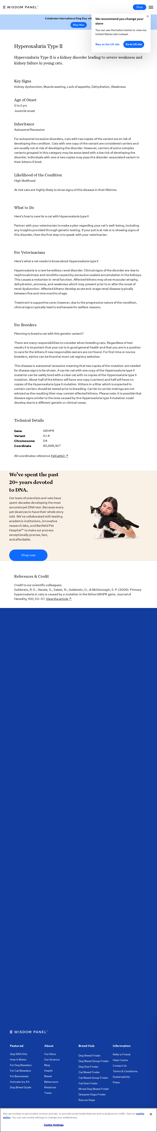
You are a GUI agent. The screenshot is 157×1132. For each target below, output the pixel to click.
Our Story (50, 1054)
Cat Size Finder (88, 1083)
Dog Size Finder (88, 1066)
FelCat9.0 (58, 456)
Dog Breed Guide (20, 1087)
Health (48, 1070)
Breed (48, 1076)
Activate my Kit (19, 1082)
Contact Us (120, 1065)
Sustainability (121, 1077)
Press (116, 1082)
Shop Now (78, 24)
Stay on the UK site (107, 44)
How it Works (18, 1059)
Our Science (52, 1059)
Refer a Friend (121, 1054)
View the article (57, 599)
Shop (139, 7)
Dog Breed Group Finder (93, 1061)
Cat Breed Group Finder (93, 1077)
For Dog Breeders (21, 1065)
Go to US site (134, 44)
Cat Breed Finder (89, 1072)
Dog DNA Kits (18, 1054)
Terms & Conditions (125, 1071)
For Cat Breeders (20, 1070)
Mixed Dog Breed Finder (93, 1089)
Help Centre (120, 1060)
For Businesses (19, 1076)
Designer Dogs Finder (92, 1094)
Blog (47, 1065)
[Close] (151, 1114)
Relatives (50, 1087)
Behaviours (51, 1082)
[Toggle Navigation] (150, 7)
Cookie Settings (54, 1125)
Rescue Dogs (86, 1100)
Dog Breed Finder (89, 1055)
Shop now (28, 555)
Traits (48, 1093)
